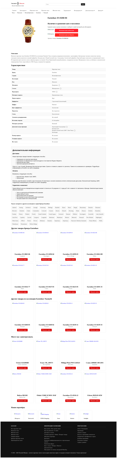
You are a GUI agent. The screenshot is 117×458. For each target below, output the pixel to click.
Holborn (75, 214)
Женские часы (56, 10)
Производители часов (16, 440)
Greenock (61, 214)
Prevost (35, 220)
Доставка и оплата (49, 432)
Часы (13, 12)
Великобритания (29, 12)
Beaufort (90, 207)
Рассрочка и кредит (82, 440)
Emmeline (97, 210)
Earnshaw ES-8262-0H (95, 254)
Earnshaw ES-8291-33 (94, 287)
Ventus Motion (92, 220)
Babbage (50, 207)
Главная (14, 10)
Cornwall (44, 210)
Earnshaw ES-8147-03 (46, 287)
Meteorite (74, 217)
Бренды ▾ (100, 10)
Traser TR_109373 (46, 363)
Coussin (51, 210)
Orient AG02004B (22, 363)
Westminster (24, 224)
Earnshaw (38, 12)
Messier (67, 217)
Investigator (83, 214)
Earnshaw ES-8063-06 (22, 254)
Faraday (14, 214)
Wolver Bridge (33, 224)
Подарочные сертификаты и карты (86, 436)
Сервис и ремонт (81, 442)
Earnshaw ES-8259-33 (94, 325)
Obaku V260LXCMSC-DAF (46, 395)
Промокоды (80, 430)
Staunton (49, 220)
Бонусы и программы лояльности (86, 434)
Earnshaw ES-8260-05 (22, 325)
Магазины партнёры (49, 436)
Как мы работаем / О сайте (51, 430)
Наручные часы (34, 10)
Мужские (19, 12)
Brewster (14, 210)
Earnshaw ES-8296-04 (46, 254)
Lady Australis (99, 214)
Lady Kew (14, 217)
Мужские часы (45, 10)
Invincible (90, 214)
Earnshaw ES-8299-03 (70, 254)
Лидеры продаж (15, 436)
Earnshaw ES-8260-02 (46, 325)
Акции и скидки (81, 432)
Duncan (84, 210)
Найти (83, 4)
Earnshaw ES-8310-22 (70, 395)
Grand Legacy (52, 214)
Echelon (90, 210)
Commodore (36, 210)
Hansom (68, 214)
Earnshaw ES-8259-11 (70, 325)
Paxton (29, 220)
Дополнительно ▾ (90, 10)
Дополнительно (48, 447)
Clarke (28, 210)
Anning (21, 207)
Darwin (57, 210)
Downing (71, 210)
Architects (28, 207)
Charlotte (22, 210)
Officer (23, 220)
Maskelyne (59, 217)
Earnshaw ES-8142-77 (22, 287)
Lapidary (22, 217)
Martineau (51, 217)
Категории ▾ (23, 10)
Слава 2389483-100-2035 (94, 363)
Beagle (75, 207)
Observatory (15, 220)
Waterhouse (15, 224)
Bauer (69, 207)
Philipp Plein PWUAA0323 (70, 363)
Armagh (35, 207)
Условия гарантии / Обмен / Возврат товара (55, 434)
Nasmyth (46, 12)
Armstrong (42, 207)
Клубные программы (82, 438)
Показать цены (22, 259)
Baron (63, 207)
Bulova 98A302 (22, 395)
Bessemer (97, 207)
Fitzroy (21, 214)
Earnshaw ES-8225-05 (70, 287)
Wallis (100, 220)
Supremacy (65, 220)
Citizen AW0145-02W (94, 395)
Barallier (57, 207)
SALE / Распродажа (82, 428)
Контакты (46, 438)
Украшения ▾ (67, 10)
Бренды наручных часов (17, 438)
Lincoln (29, 217)
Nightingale (99, 217)
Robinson (42, 220)
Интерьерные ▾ (78, 10)
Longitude (43, 217)
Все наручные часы (16, 428)
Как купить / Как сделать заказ (52, 428)
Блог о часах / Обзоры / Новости (52, 445)
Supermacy (57, 220)
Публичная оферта (49, 443)
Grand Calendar (42, 214)
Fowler (34, 214)
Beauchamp (83, 207)
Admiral (14, 207)
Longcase (36, 217)
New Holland (89, 217)
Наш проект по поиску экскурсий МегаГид (55, 449)
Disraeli (64, 210)
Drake (77, 210)
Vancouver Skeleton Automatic (78, 220)
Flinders (27, 214)
